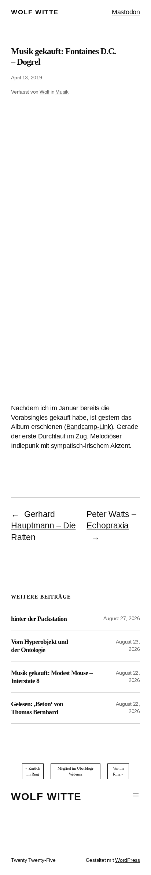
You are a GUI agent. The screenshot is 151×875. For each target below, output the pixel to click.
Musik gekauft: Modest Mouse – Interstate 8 (51, 676)
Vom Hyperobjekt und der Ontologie (39, 645)
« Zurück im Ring (32, 771)
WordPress (127, 860)
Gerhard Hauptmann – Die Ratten (43, 526)
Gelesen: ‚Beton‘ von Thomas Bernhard (37, 708)
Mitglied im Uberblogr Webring (75, 771)
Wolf (44, 92)
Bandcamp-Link (88, 426)
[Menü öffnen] (135, 794)
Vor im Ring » (118, 771)
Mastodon (126, 12)
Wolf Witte (35, 12)
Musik (62, 92)
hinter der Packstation (39, 618)
